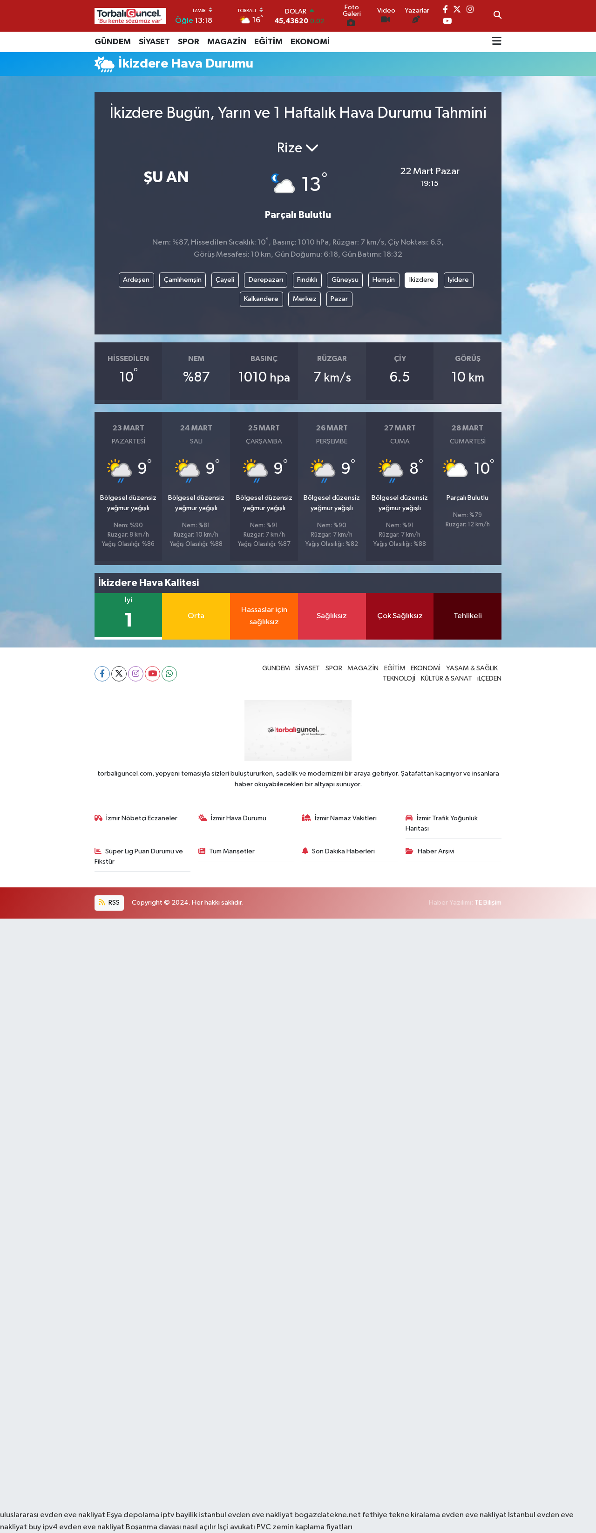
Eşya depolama (133, 1515)
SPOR (188, 42)
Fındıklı (307, 279)
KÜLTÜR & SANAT (446, 678)
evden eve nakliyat (474, 1515)
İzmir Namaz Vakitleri (346, 818)
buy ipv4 (43, 1527)
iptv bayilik (179, 1515)
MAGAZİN (226, 42)
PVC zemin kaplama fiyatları (304, 1527)
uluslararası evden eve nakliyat (52, 1515)
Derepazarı (266, 279)
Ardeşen (136, 279)
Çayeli (225, 279)
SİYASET (154, 42)
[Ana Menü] (496, 42)
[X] (119, 673)
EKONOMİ (310, 42)
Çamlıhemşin (183, 279)
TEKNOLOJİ (399, 678)
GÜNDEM (113, 42)
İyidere (458, 279)
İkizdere (421, 279)
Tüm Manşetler (232, 851)
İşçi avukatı (236, 1527)
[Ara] (497, 16)
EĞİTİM (268, 42)
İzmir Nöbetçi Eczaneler (141, 818)
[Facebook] (102, 673)
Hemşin (383, 279)
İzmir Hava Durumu (238, 818)
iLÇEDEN (489, 678)
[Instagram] (135, 673)
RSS (113, 902)
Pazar (339, 298)
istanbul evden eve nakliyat (246, 1515)
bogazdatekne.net (328, 1515)
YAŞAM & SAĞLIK (472, 668)
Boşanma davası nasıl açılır (171, 1527)
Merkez (305, 298)
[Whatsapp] (169, 673)
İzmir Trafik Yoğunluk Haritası (442, 823)
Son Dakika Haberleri (343, 851)
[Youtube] (152, 673)
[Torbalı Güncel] (130, 15)
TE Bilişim (487, 902)
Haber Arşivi (436, 851)
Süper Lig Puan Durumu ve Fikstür (139, 856)
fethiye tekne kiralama (401, 1515)
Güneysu (345, 279)
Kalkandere (261, 298)
